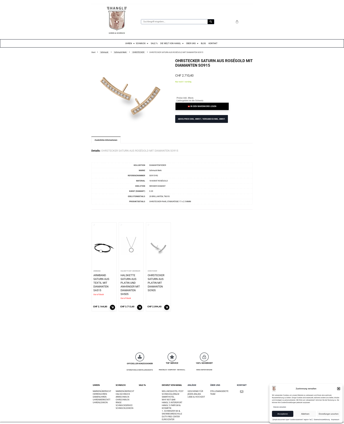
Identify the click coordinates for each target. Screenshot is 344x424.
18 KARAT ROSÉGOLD (158, 181)
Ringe (118, 402)
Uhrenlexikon (100, 402)
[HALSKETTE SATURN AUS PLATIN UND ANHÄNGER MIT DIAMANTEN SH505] (131, 247)
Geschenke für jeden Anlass (195, 392)
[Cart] (237, 22)
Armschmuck (122, 396)
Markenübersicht (102, 391)
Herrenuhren (100, 394)
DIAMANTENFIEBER (157, 165)
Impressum (335, 420)
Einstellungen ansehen (328, 414)
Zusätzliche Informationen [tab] (106, 140)
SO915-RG (153, 175)
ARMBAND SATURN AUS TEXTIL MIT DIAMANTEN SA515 (101, 283)
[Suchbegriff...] (211, 21)
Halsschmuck (123, 394)
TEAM (212, 394)
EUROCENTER (168, 419)
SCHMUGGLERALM (170, 394)
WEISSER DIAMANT (157, 186)
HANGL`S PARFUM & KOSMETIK (171, 406)
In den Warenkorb (166, 307)
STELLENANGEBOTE (219, 391)
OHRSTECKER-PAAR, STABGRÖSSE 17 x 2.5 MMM (170, 201)
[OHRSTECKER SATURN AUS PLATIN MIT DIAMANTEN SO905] (158, 247)
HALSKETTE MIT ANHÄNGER (130, 271)
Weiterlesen (112, 307)
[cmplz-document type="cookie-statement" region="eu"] (292, 420)
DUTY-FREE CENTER (171, 416)
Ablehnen (305, 414)
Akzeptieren (282, 414)
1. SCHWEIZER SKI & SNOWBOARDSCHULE (172, 412)
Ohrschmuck (122, 399)
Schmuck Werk (120, 52)
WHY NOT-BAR (168, 399)
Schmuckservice (124, 405)
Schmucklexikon (124, 408)
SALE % (142, 385)
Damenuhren (99, 396)
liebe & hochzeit (196, 396)
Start (93, 52)
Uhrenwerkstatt (101, 399)
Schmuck (104, 52)
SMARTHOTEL (168, 396)
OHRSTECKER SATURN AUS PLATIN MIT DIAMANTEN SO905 (156, 283)
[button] (338, 388)
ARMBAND (97, 271)
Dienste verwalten (279, 407)
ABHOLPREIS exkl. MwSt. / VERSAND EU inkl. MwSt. (201, 119)
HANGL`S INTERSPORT (172, 402)
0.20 (151, 191)
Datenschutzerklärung (322, 420)
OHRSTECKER (138, 52)
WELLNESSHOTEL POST (172, 391)
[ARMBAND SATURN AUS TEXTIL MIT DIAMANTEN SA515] (104, 247)
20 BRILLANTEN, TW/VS (159, 196)
